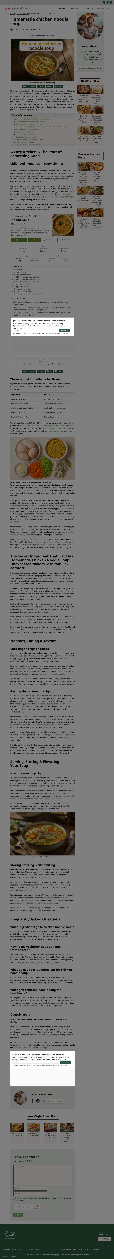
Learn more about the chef (52, 1101)
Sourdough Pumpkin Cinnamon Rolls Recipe (83, 98)
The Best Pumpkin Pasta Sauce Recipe (83, 119)
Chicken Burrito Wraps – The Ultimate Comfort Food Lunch (50, 1137)
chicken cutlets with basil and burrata (49, 197)
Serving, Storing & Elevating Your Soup (28, 140)
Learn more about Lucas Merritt (90, 68)
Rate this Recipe (51, 240)
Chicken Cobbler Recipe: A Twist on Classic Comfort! (83, 223)
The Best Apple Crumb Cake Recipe (83, 138)
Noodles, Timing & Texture (24, 132)
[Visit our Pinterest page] (38, 1101)
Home (12, 13)
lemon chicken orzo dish (47, 545)
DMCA (38, 1249)
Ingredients (76, 8)
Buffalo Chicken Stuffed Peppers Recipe (97, 176)
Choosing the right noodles (26, 134)
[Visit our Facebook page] (32, 1101)
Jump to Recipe (30, 86)
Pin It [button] (51, 86)
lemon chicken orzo (55, 431)
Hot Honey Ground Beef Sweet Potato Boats (96, 139)
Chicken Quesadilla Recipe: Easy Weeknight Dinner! (97, 223)
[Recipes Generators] (16, 8)
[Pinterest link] (104, 2)
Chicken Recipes (23, 13)
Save (35, 240)
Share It (59, 86)
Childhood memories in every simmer (30, 122)
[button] (108, 8)
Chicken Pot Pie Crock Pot (17, 1134)
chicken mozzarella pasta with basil (56, 428)
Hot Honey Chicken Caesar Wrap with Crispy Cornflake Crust (97, 202)
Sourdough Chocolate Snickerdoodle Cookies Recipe (97, 120)
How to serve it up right (25, 142)
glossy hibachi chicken (29, 903)
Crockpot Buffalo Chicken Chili (83, 199)
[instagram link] (107, 2)
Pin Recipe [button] (67, 240)
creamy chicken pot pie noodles (52, 674)
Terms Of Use (28, 1249)
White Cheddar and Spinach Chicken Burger (67, 1137)
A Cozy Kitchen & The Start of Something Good (31, 119)
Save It (42, 86)
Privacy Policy (17, 1249)
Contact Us (88, 8)
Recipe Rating (18, 1161)
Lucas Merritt (25, 29)
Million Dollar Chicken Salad (33, 1134)
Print (20, 240)
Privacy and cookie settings (9, 1256)
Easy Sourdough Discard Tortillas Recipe (96, 99)
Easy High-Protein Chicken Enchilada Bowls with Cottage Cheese (83, 178)
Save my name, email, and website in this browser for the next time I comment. (43, 1199)
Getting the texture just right (27, 137)
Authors (7, 1249)
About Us (100, 8)
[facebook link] (111, 2)
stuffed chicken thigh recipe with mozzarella (46, 425)
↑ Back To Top (104, 1239)
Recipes (62, 8)
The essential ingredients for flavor (29, 124)
